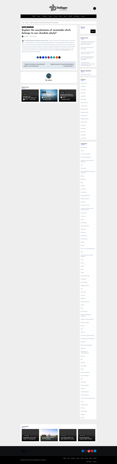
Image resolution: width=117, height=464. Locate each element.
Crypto (50, 16)
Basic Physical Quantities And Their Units (88, 172)
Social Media (84, 365)
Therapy (83, 388)
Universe (83, 408)
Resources (83, 348)
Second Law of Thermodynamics (85, 352)
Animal (82, 150)
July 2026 (83, 86)
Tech (82, 378)
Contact (83, 16)
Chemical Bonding (85, 195)
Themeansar (43, 460)
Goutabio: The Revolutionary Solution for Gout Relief (30, 98)
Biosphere (83, 179)
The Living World (85, 385)
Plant (82, 329)
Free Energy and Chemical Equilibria (87, 255)
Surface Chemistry (85, 372)
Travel (82, 401)
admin (27, 36)
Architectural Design (86, 154)
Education (83, 232)
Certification (84, 192)
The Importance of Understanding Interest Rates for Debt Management (88, 64)
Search (83, 27)
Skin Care (83, 362)
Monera (82, 305)
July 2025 (83, 125)
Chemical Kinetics (85, 198)
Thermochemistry (85, 391)
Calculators (83, 189)
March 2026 (83, 99)
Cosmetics (83, 216)
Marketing (83, 298)
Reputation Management (86, 345)
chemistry (83, 202)
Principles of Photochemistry (87, 338)
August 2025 (84, 122)
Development (84, 222)
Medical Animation (85, 301)
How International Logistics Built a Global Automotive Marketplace (87, 58)
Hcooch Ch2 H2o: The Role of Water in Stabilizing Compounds (49, 96)
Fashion (82, 242)
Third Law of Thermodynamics (88, 398)
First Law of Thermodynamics (88, 248)
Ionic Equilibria (84, 282)
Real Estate (83, 341)
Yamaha (82, 417)
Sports (65, 16)
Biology (23, 27)
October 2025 (84, 115)
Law (82, 288)
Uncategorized (84, 404)
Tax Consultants (84, 375)
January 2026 (84, 105)
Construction (84, 213)
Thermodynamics (85, 395)
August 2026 (84, 83)
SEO (82, 359)
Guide (82, 269)
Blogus (37, 460)
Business (45, 16)
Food (82, 251)
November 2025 (84, 112)
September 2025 (85, 118)
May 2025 (83, 131)
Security (83, 356)
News (60, 16)
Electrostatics (84, 235)
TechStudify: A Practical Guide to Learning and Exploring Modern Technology (88, 43)
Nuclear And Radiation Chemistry (86, 315)
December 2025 (84, 109)
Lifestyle (83, 295)
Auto (82, 165)
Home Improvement (85, 275)
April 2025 (83, 135)
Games (82, 262)
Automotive (83, 168)
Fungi (82, 259)
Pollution (83, 332)
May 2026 (83, 92)
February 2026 (84, 102)
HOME (33, 16)
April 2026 (83, 96)
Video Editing (84, 411)
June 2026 (83, 89)
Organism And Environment (87, 319)
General (82, 266)
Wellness (83, 414)
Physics (82, 325)
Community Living (85, 205)
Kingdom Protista (85, 285)
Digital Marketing (85, 226)
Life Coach (83, 292)
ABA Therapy (84, 147)
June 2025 (83, 128)
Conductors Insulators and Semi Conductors (87, 209)
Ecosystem (83, 229)
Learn (38, 16)
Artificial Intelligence (86, 157)
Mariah (26, 99)
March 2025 (83, 138)
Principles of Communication (87, 335)
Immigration (83, 279)
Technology (76, 16)
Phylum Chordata (85, 322)
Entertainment (84, 238)
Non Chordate (30, 27)
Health (70, 16)
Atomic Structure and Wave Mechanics (87, 161)
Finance (56, 16)
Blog (82, 182)
